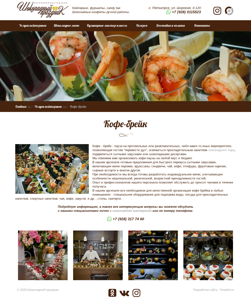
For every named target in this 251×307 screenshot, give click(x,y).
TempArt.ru (227, 289)
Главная (20, 106)
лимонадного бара (221, 150)
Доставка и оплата (170, 25)
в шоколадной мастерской (131, 211)
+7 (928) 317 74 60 (128, 219)
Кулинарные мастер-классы (107, 25)
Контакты (202, 25)
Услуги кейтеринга (32, 25)
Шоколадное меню (66, 25)
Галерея (141, 25)
